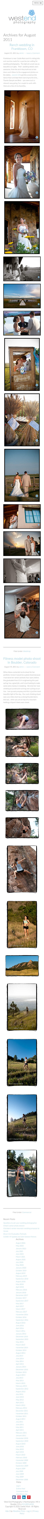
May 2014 (19, 1361)
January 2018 (21, 1292)
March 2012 (20, 1405)
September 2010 (22, 1441)
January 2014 (21, 1367)
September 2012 (22, 1389)
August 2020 (20, 1259)
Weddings (27, 651)
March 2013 (20, 1383)
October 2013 (21, 1372)
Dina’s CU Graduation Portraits (14, 1234)
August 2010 (20, 1444)
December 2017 (22, 1295)
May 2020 (19, 1265)
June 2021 (20, 1254)
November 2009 (22, 1460)
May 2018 (19, 1284)
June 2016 (20, 1325)
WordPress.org (21, 1494)
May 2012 (19, 1400)
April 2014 (20, 1364)
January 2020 (21, 1268)
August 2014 (20, 1353)
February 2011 (21, 1433)
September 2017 (22, 1301)
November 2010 (22, 1438)
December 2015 (22, 1336)
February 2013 (21, 1386)
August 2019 (20, 1273)
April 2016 (20, 1328)
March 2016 (20, 1331)
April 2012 (20, 1402)
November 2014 (22, 1347)
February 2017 (21, 1312)
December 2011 (22, 1411)
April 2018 (20, 1287)
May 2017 (19, 1303)
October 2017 (21, 1298)
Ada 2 (7, 1511)
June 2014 (20, 1358)
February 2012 (21, 1408)
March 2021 (20, 1257)
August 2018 (20, 1281)
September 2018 (22, 1279)
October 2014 (21, 1350)
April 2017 (20, 1306)
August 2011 (20, 1419)
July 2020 (19, 1262)
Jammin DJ (16, 75)
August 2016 (20, 1323)
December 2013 (22, 1369)
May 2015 (19, 1342)
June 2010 (20, 1446)
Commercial (26, 1212)
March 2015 (20, 1345)
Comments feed (22, 1491)
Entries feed (20, 1488)
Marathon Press (19, 1511)
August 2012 (20, 1391)
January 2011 (21, 1435)
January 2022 (21, 1248)
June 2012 (20, 1397)
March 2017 (20, 1309)
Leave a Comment (33, 53)
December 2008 (22, 1479)
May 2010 (19, 1449)
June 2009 (20, 1474)
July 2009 (19, 1471)
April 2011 (20, 1430)
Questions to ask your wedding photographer (20, 1223)
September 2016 (22, 1320)
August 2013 (20, 1375)
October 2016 (21, 1317)
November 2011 (22, 1413)
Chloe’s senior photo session (13, 1226)
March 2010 (20, 1455)
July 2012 (19, 1394)
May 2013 (19, 1380)
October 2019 (21, 1270)
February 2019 (21, 1276)
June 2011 (20, 1424)
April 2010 (20, 1452)
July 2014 (19, 1356)
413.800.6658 (28, 1504)
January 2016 (21, 1334)
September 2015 (22, 1339)
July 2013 (19, 1378)
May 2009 (19, 1477)
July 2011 (19, 1422)
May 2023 (19, 1246)
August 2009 (20, 1468)
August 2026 (20, 1243)
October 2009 (21, 1463)
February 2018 (21, 1290)
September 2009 (22, 1466)
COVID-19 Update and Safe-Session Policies (19, 1237)
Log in (18, 1486)
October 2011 (21, 1416)
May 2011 (19, 1427)
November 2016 (22, 1314)
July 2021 (19, 1251)
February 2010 (21, 1457)
